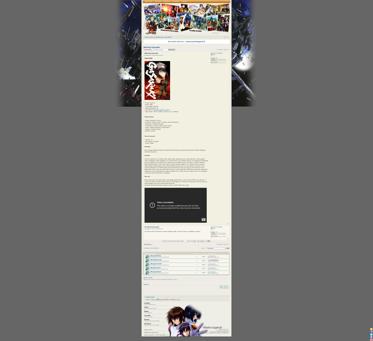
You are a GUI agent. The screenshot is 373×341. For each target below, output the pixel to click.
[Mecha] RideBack (155, 256)
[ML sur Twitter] (371, 334)
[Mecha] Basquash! (156, 260)
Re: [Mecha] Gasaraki (152, 227)
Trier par (191, 241)
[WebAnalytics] (224, 329)
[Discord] (371, 337)
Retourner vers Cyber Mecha (152, 248)
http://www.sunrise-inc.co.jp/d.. (161, 110)
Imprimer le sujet (225, 37)
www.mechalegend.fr (195, 42)
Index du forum (149, 37)
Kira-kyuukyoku (214, 260)
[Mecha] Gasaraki (151, 47)
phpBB (211, 332)
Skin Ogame (151, 324)
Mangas (148, 312)
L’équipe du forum (148, 329)
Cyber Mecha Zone (159, 37)
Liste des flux (177, 299)
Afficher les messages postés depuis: (172, 241)
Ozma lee (148, 55)
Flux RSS (169, 299)
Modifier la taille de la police (227, 37)
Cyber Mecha (168, 37)
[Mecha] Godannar (155, 271)
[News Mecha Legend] (371, 329)
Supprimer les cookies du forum (151, 332)
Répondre (145, 49)
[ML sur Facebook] (371, 332)
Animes (150, 307)
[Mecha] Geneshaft (155, 264)
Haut (227, 223)
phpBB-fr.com (226, 330)
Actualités (150, 303)
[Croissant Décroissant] (204, 241)
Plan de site (154, 299)
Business (152, 320)
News (147, 299)
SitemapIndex (162, 299)
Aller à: (203, 248)
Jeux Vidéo (148, 316)
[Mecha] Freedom (155, 267)
